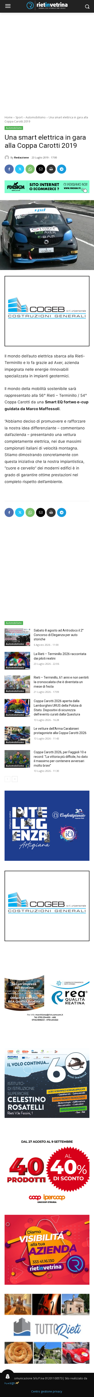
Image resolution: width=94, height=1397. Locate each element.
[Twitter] (19, 169)
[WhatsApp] (30, 169)
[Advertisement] (47, 61)
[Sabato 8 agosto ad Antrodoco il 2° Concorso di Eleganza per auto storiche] (17, 637)
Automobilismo (36, 117)
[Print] (51, 169)
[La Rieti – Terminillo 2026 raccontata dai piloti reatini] (17, 661)
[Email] (40, 169)
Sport (19, 117)
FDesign (10, 1383)
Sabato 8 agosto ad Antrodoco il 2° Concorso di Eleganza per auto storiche (59, 635)
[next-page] (15, 779)
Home (9, 117)
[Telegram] (61, 169)
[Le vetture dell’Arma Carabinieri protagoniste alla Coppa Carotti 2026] (17, 735)
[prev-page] (7, 779)
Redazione (21, 157)
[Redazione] (7, 157)
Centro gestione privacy (46, 1391)
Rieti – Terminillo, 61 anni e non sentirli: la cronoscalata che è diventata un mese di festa (61, 682)
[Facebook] (9, 169)
